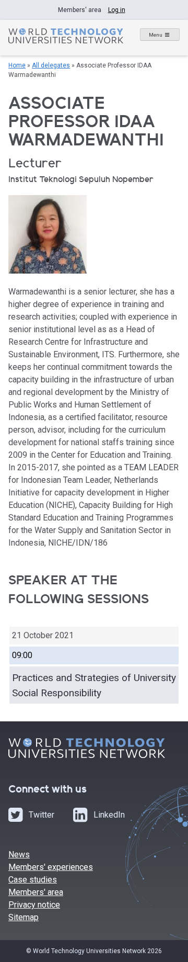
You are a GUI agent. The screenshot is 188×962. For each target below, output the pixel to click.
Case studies (32, 880)
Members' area (35, 892)
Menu (155, 35)
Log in (116, 10)
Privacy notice (34, 905)
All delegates (51, 65)
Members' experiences (50, 867)
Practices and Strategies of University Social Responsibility (94, 685)
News (19, 854)
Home (17, 65)
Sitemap (23, 917)
